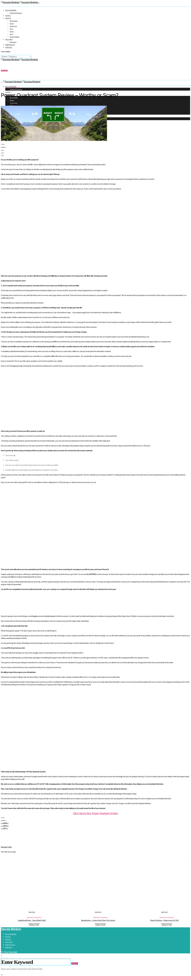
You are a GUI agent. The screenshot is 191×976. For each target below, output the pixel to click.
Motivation (13, 42)
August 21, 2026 (167, 925)
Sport (11, 34)
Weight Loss (13, 26)
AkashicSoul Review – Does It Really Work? (32, 920)
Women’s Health (14, 37)
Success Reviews (11, 929)
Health (8, 18)
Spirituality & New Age (12, 87)
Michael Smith (9, 102)
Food (11, 29)
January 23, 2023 (10, 104)
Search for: (4, 957)
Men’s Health (13, 21)
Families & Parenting (16, 13)
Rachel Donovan (34, 923)
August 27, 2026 (34, 925)
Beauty (12, 23)
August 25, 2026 (100, 925)
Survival (8, 47)
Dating (8, 15)
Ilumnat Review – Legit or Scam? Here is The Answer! (98, 920)
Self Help (9, 39)
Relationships (10, 10)
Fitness (12, 31)
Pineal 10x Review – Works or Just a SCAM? (164, 920)
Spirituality (10, 45)
